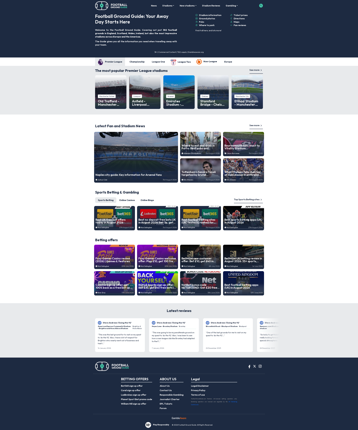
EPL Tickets (166, 403)
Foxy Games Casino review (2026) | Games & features (113, 260)
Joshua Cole (102, 180)
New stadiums (187, 5)
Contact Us (166, 390)
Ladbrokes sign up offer (133, 394)
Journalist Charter (170, 399)
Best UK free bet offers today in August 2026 (110, 221)
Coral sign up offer (131, 390)
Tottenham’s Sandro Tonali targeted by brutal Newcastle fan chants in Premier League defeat (199, 173)
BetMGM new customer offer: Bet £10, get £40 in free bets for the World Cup (200, 260)
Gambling (231, 5)
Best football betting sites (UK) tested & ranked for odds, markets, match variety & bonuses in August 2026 (199, 221)
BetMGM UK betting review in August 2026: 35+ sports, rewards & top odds (243, 260)
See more (254, 70)
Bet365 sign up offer (132, 385)
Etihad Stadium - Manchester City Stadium (246, 102)
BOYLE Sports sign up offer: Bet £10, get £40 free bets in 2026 (156, 286)
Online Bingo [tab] (147, 200)
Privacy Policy (198, 390)
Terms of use (198, 394)
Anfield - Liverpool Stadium (139, 102)
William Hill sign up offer (133, 403)
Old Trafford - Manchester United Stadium (110, 102)
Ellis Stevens (188, 180)
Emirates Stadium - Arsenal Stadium (179, 102)
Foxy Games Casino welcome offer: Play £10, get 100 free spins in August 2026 (157, 260)
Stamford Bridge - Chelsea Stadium (213, 102)
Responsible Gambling (171, 394)
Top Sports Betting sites (247, 199)
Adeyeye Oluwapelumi (192, 153)
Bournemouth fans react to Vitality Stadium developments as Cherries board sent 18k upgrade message (242, 147)
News (154, 5)
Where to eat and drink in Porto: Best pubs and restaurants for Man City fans (198, 147)
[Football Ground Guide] (111, 5)
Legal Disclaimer (200, 385)
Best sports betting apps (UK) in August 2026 (243, 221)
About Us (165, 385)
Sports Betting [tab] (106, 200)
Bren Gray (101, 293)
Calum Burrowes (233, 153)
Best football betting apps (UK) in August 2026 (241, 286)
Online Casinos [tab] (127, 200)
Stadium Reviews (211, 5)
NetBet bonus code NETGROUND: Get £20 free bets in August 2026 (199, 286)
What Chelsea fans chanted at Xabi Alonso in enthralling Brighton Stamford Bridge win (242, 173)
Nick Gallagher (103, 227)
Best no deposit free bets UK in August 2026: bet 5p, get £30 (157, 221)
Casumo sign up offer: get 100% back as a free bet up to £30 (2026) (114, 286)
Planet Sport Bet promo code (136, 399)
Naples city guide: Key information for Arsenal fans (129, 174)
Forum (163, 408)
